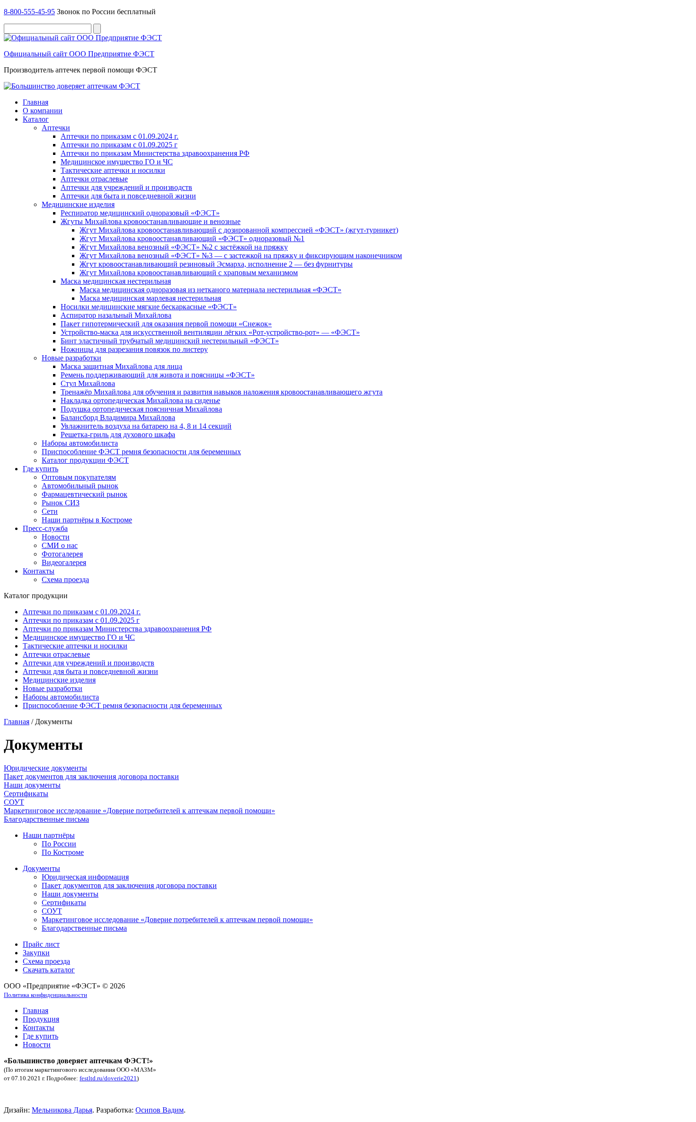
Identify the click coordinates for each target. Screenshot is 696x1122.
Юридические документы (45, 768)
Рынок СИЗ (61, 503)
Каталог (36, 119)
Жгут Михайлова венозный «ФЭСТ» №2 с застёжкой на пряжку (184, 247)
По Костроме (63, 852)
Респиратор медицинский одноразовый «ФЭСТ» (140, 213)
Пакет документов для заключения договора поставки (91, 776)
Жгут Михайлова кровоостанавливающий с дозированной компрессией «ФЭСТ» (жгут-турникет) (239, 230)
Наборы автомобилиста (80, 443)
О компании (42, 111)
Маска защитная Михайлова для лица (121, 366)
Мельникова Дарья (62, 1110)
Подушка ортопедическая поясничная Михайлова (141, 409)
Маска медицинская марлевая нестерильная (150, 298)
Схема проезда (65, 579)
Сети (50, 511)
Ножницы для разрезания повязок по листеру (134, 349)
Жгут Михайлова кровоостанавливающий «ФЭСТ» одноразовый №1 (192, 238)
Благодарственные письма (46, 819)
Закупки (36, 953)
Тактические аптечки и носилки (113, 170)
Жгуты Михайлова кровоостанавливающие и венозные (151, 221)
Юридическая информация (85, 877)
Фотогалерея (62, 554)
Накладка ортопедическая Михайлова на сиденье (140, 400)
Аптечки (56, 128)
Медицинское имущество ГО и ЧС (117, 162)
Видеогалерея (64, 562)
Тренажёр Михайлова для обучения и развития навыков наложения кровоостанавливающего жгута (222, 392)
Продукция (41, 1019)
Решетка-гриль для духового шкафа (118, 435)
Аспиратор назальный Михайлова (116, 315)
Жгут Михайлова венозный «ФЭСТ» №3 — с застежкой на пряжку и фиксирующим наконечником (241, 255)
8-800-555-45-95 (29, 12)
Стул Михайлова (88, 383)
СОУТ (14, 802)
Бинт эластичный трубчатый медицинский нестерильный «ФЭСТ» (170, 341)
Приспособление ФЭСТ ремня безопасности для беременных (141, 452)
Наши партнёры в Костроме (87, 520)
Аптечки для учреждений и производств (126, 187)
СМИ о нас (60, 545)
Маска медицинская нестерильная (116, 281)
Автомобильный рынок (80, 486)
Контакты (38, 571)
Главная (35, 102)
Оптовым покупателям (79, 477)
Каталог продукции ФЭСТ (85, 460)
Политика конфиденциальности (45, 994)
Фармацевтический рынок (84, 494)
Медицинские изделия (78, 204)
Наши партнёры (49, 835)
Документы (41, 868)
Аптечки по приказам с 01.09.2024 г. (119, 136)
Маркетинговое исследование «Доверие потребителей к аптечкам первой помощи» (139, 811)
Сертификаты (26, 794)
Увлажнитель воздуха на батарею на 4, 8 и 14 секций (146, 426)
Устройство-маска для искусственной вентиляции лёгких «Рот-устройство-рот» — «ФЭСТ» (210, 332)
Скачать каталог (49, 970)
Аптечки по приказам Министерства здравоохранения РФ (155, 153)
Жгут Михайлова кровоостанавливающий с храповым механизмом (189, 273)
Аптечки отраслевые (94, 179)
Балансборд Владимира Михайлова (118, 417)
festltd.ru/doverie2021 (108, 1078)
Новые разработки (71, 358)
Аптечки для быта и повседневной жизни (128, 196)
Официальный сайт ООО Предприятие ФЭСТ (79, 54)
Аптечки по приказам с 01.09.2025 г (119, 145)
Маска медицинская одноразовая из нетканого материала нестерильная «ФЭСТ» (210, 290)
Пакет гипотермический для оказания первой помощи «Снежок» (166, 324)
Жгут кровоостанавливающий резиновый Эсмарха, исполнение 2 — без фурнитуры (216, 264)
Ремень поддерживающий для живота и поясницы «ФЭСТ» (158, 375)
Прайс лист (41, 944)
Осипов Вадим (159, 1110)
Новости (56, 537)
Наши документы (32, 785)
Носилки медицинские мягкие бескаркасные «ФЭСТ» (149, 307)
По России (59, 844)
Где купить (40, 469)
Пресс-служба (45, 528)
